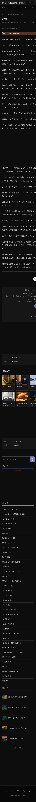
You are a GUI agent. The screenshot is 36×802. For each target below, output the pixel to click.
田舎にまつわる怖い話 (9, 643)
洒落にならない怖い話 (9, 581)
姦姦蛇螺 (6, 629)
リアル (5, 605)
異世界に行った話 (8, 648)
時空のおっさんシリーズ (11, 652)
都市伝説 (5, 676)
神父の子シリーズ (8, 657)
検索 (32, 459)
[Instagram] (12, 791)
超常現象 (5, 666)
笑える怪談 (5, 662)
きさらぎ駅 (7, 590)
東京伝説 (5, 576)
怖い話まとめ (5, 8)
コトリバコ (7, 595)
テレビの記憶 (14, 361)
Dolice (17, 796)
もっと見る (18, 748)
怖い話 (4, 557)
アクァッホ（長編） (16, 357)
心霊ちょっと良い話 (8, 548)
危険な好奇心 (7, 624)
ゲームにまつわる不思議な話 (11, 514)
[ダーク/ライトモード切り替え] (32, 3)
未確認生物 (5, 567)
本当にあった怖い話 (8, 571)
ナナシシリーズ (7, 519)
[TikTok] (29, 791)
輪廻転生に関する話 (8, 671)
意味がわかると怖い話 (9, 562)
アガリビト (7, 586)
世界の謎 (5, 533)
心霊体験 (5, 552)
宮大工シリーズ (7, 538)
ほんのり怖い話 (7, 524)
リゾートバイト (8, 610)
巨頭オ (5, 638)
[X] (7, 791)
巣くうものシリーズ (10, 633)
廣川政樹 (23, 796)
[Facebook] (23, 791)
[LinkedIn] (18, 791)
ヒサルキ (6, 600)
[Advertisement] (18, 486)
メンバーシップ (29, 8)
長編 (3, 681)
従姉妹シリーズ (7, 543)
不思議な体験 (6, 528)
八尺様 (5, 619)
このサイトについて (17, 8)
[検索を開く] (28, 3)
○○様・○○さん (7, 509)
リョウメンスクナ (9, 614)
